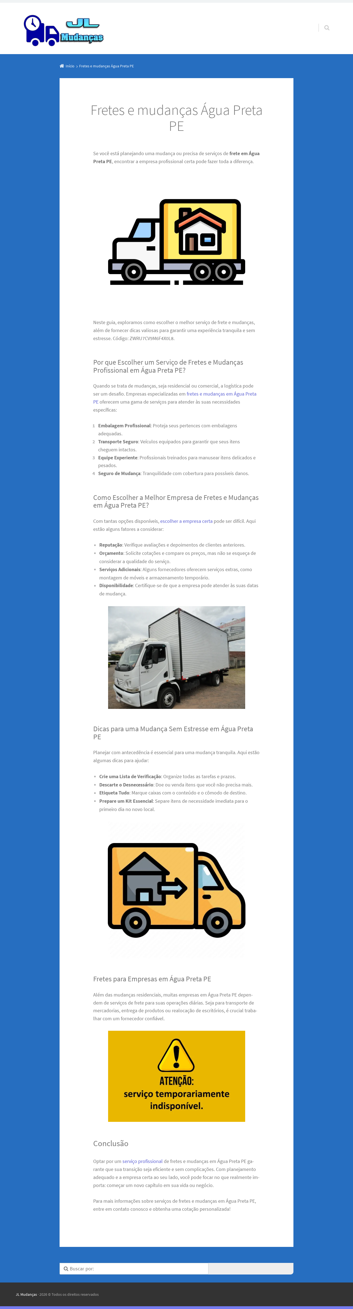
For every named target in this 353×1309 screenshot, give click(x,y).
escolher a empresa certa (186, 521)
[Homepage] (64, 28)
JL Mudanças (26, 1294)
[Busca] (321, 22)
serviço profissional (142, 1161)
